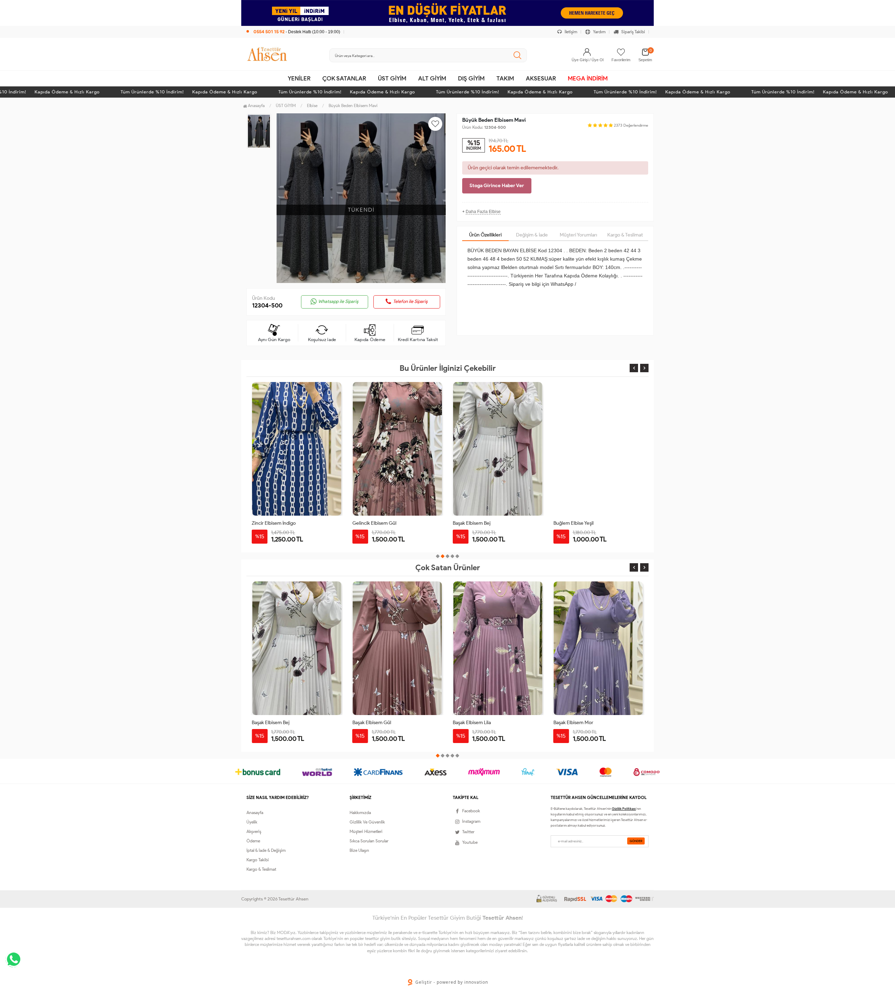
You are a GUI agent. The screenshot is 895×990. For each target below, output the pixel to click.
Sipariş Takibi (632, 31)
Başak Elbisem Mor (473, 723)
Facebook (471, 810)
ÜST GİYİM (392, 78)
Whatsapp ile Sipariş (338, 301)
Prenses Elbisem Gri (574, 723)
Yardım (599, 31)
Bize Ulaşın (359, 850)
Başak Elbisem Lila (371, 723)
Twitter (468, 831)
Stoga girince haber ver (497, 186)
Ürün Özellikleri (485, 235)
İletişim (570, 31)
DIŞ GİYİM (471, 78)
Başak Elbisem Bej (472, 523)
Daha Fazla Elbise (483, 211)
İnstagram (471, 821)
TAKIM (505, 78)
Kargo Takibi (257, 859)
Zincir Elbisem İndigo (274, 523)
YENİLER (299, 78)
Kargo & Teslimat (625, 235)
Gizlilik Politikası (624, 808)
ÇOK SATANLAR (344, 78)
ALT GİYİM (432, 78)
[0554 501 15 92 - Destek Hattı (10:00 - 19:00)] (293, 24)
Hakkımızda (360, 812)
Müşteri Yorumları (578, 235)
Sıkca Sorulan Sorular (369, 840)
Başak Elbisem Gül (271, 723)
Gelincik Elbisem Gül (374, 523)
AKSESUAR (541, 78)
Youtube (470, 842)
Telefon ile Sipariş (410, 301)
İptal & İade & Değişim (266, 850)
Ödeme (253, 840)
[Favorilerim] (621, 52)
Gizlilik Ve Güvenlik (367, 822)
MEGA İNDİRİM (588, 78)
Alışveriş (253, 831)
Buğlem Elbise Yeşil (573, 523)
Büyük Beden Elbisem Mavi (353, 105)
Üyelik (251, 822)
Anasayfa (256, 105)
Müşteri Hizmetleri (366, 831)
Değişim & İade (532, 235)
